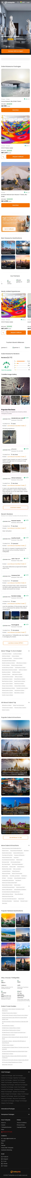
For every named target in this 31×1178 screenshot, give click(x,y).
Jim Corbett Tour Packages (8, 1100)
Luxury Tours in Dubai (7, 683)
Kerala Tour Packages (6, 1080)
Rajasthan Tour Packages (19, 1077)
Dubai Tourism (5, 710)
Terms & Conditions (22, 1122)
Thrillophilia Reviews (6, 1127)
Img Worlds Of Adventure (8, 859)
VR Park (4, 878)
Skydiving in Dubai (19, 683)
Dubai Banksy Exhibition (20, 889)
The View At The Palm (7, 855)
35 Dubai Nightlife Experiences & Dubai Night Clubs (14, 1051)
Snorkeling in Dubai (7, 658)
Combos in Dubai (17, 658)
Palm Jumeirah (17, 869)
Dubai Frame (5, 850)
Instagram (5, 1159)
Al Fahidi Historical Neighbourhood (11, 891)
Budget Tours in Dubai (22, 688)
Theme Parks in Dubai (19, 685)
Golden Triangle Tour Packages (9, 1094)
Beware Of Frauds (7, 1131)
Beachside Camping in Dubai (9, 669)
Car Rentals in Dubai (7, 679)
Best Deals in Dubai (19, 692)
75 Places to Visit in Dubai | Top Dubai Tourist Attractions (13, 1009)
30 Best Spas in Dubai (7, 1053)
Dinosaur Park (5, 862)
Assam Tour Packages (19, 1087)
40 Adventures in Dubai (8, 1025)
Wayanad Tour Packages (7, 1096)
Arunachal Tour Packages (7, 1087)
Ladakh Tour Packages (6, 1075)
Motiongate (19, 859)
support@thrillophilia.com (9, 1138)
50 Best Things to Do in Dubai (9, 1013)
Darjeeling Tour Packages (19, 1082)
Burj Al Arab (5, 866)
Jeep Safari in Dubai (17, 674)
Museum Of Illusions (19, 855)
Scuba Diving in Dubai (7, 667)
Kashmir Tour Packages (7, 1077)
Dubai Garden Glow (7, 857)
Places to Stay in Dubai (20, 707)
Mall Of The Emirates (17, 873)
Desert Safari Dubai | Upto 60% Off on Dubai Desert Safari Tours (14, 1018)
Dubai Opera (17, 885)
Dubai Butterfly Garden (20, 878)
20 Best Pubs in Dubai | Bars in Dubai (11, 1028)
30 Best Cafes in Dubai (7, 1045)
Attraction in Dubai (6, 705)
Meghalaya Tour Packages (7, 1084)
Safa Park (4, 903)
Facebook (5, 1156)
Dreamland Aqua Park (7, 896)
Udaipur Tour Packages (23, 1094)
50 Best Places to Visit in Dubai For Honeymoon (13, 1032)
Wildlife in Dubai (16, 672)
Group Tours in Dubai (7, 685)
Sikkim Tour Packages (6, 1082)
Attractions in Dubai (21, 663)
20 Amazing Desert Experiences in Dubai (12, 1062)
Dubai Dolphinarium (18, 853)
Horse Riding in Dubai (19, 679)
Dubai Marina (20, 866)
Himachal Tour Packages (7, 1089)
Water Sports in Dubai (7, 690)
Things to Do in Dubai (7, 707)
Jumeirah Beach (6, 871)
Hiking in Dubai (18, 676)
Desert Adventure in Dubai (8, 688)
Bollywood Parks (6, 873)
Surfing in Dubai (6, 656)
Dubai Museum (16, 871)
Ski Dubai (26, 850)
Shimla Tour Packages (6, 1098)
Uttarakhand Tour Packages (20, 1089)
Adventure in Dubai (19, 690)
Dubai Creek (13, 866)
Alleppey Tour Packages (7, 1103)
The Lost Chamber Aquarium (9, 898)
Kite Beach (24, 875)
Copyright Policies (21, 1127)
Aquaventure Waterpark (16, 850)
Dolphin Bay (5, 875)
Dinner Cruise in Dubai (16, 665)
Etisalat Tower (24, 901)
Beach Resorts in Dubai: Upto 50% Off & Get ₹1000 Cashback (14, 1056)
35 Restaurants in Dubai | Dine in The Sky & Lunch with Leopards (15, 1048)
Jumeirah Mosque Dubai (8, 887)
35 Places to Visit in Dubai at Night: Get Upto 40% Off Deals (15, 1037)
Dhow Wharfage (19, 894)
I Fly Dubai (9, 878)
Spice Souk (21, 898)
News (2, 1129)
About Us (3, 1122)
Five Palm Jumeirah (15, 875)
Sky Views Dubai (6, 864)
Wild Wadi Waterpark (17, 864)
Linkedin (5, 1163)
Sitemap (3, 1145)
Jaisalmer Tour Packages (19, 1091)
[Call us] (3, 157)
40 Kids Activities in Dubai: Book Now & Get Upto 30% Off (15, 1022)
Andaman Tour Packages (19, 1080)
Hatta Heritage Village (7, 894)
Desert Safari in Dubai (19, 681)
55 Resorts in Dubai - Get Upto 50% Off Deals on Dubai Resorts (14, 1041)
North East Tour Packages (21, 1084)
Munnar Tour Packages (19, 1096)
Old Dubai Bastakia (7, 901)
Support (3, 1140)
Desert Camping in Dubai (8, 663)
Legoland (16, 857)
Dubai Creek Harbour (7, 889)
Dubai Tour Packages (18, 705)
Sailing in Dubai (23, 669)
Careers (3, 1125)
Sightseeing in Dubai (20, 667)
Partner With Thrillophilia (7, 1147)
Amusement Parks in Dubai (9, 660)
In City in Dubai (6, 665)
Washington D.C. (6, 252)
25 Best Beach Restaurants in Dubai (11, 1030)
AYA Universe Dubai (15, 862)
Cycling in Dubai (17, 653)
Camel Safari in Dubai (7, 676)
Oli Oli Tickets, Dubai (7, 148)
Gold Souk (16, 901)
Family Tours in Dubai (7, 695)
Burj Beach (18, 880)
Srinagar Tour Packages (21, 1100)
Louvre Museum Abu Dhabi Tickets (11, 101)
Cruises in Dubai (6, 674)
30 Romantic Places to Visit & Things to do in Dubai (15, 1015)
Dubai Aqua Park (20, 887)
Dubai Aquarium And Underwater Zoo (11, 848)
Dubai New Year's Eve (7, 1064)
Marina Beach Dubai (7, 885)
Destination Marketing (6, 1150)
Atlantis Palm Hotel (6, 869)
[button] (3, 305)
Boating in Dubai (6, 672)
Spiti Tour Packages (18, 1075)
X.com (4, 1161)
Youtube (5, 1165)
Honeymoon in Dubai (7, 692)
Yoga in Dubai (15, 656)
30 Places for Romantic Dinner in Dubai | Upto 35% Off (15, 1060)
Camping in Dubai (6, 653)
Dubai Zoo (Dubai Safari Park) (9, 882)
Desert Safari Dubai (7, 853)
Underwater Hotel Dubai (8, 880)
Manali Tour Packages (6, 1091)
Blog (2, 1143)
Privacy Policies (21, 1125)
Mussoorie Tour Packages (19, 1098)
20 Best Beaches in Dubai (8, 1034)
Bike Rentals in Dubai (7, 681)
